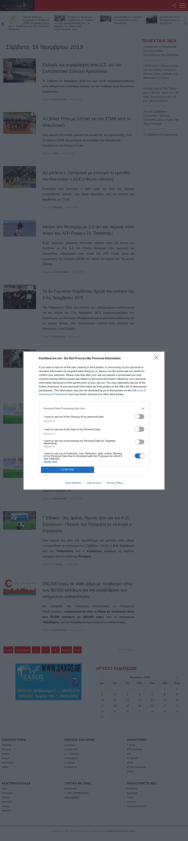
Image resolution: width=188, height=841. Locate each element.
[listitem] (94, 408)
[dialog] (94, 420)
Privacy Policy (115, 482)
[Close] (157, 358)
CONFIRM (67, 469)
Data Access (94, 482)
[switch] (139, 416)
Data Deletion (73, 482)
